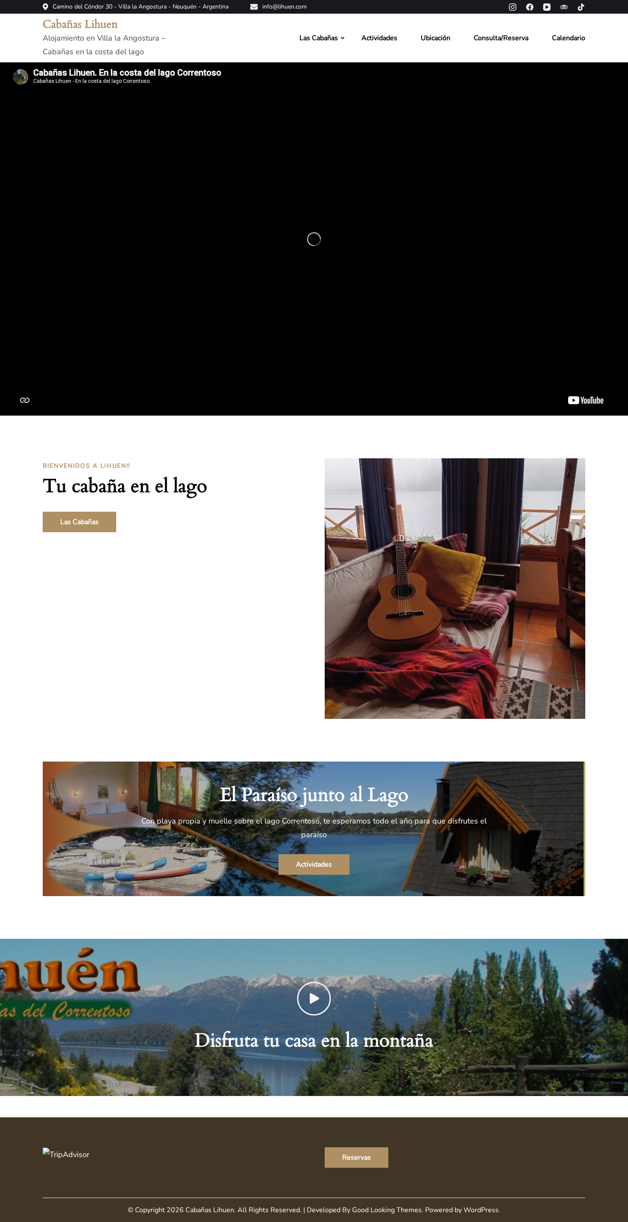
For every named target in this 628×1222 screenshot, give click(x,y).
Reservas (356, 1157)
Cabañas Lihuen (80, 24)
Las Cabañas (318, 38)
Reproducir (513, 238)
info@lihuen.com (284, 7)
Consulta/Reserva (501, 38)
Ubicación (435, 38)
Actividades (379, 38)
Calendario (568, 38)
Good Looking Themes (387, 1210)
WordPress (481, 1210)
